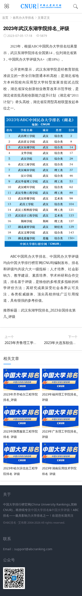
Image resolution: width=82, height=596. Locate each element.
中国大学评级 (60, 510)
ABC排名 (10, 522)
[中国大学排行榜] (41, 8)
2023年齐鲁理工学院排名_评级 (28, 342)
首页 (5, 17)
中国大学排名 (40, 510)
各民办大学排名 (23, 17)
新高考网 (9, 528)
